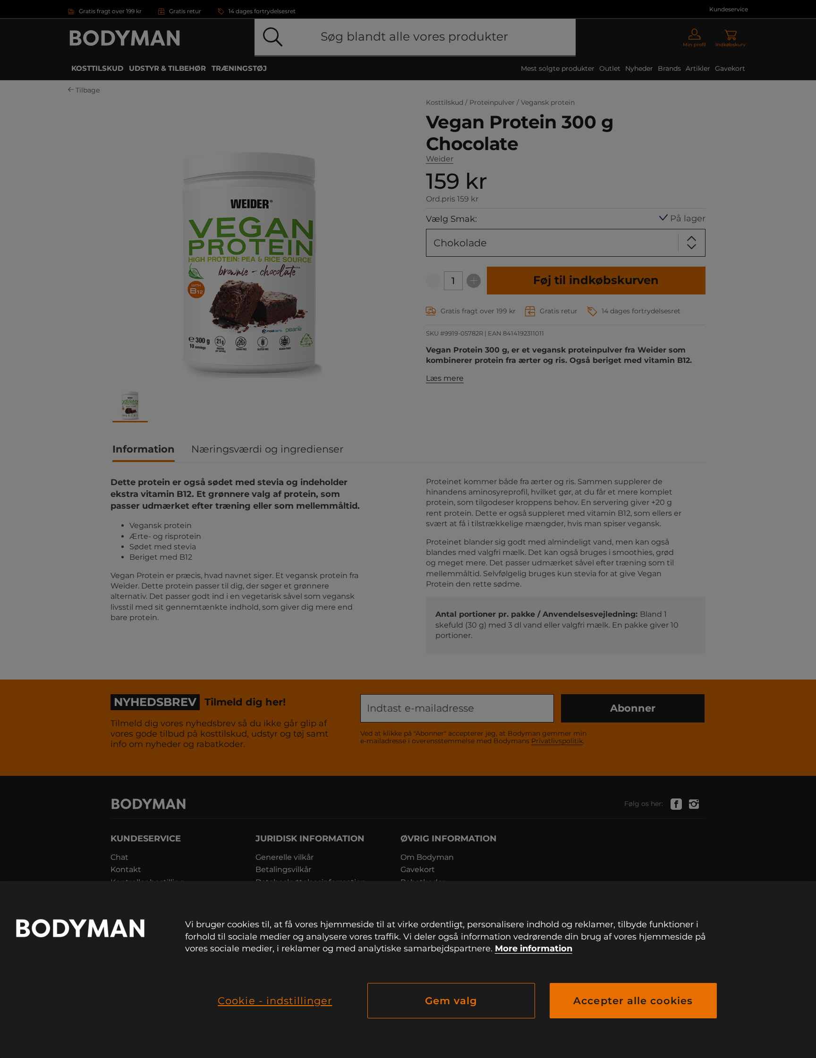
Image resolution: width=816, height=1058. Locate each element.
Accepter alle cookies (633, 1001)
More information (533, 948)
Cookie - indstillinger (275, 1001)
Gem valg (451, 1001)
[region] (408, 969)
